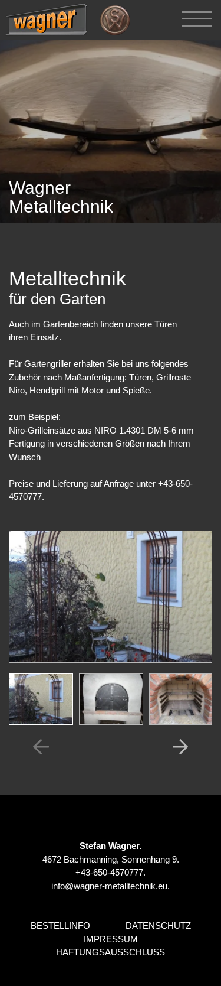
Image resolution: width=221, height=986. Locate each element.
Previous (40, 747)
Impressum (111, 939)
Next (180, 747)
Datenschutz (158, 925)
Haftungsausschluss (110, 952)
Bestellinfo (60, 925)
